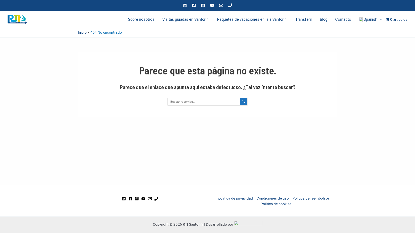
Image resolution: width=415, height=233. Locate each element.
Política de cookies (276, 204)
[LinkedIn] (185, 5)
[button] (379, 19)
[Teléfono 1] (230, 5)
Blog (323, 19)
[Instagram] (203, 5)
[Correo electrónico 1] (221, 5)
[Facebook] (194, 5)
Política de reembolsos (311, 198)
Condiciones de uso (273, 198)
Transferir (303, 19)
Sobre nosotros (141, 19)
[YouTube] (212, 5)
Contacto (343, 19)
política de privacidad (235, 198)
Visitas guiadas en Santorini (185, 19)
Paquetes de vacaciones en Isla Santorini (252, 19)
